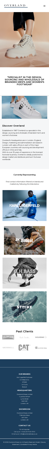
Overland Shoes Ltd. (15, 442)
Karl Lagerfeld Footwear (24, 377)
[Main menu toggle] (44, 6)
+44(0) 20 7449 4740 (28, 431)
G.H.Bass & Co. (24, 380)
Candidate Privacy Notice (28, 444)
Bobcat (24, 387)
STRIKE (24, 382)
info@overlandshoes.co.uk (28, 434)
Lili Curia (24, 384)
